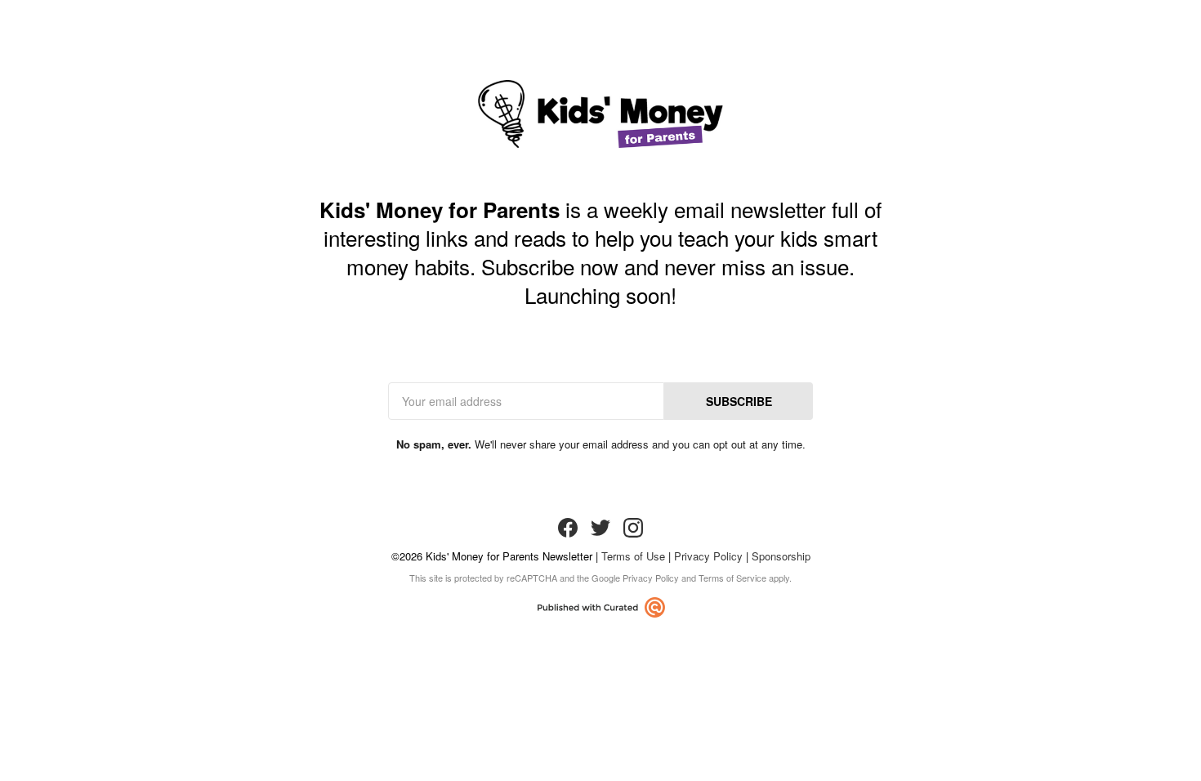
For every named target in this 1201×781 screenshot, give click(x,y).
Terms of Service (732, 577)
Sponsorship (781, 556)
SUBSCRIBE (739, 401)
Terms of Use (633, 556)
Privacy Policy (708, 556)
